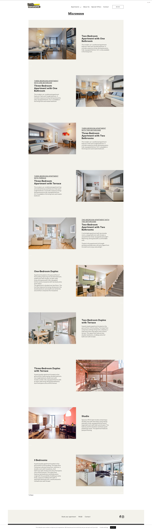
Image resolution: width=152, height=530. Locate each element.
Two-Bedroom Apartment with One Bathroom (93, 38)
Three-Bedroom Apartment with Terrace (47, 182)
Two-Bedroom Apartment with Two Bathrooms (93, 227)
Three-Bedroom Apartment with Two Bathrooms (93, 136)
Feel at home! (34, 5)
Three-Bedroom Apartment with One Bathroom (45, 88)
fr (149, 2)
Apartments (75, 7)
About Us (86, 7)
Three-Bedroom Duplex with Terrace (47, 369)
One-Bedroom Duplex (46, 271)
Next (31, 495)
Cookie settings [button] (104, 527)
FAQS (80, 517)
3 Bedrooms (40, 460)
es (147, 2)
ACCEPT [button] (113, 527)
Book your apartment (69, 517)
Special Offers (96, 7)
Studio (85, 416)
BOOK (118, 7)
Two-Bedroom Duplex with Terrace (94, 321)
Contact (106, 7)
